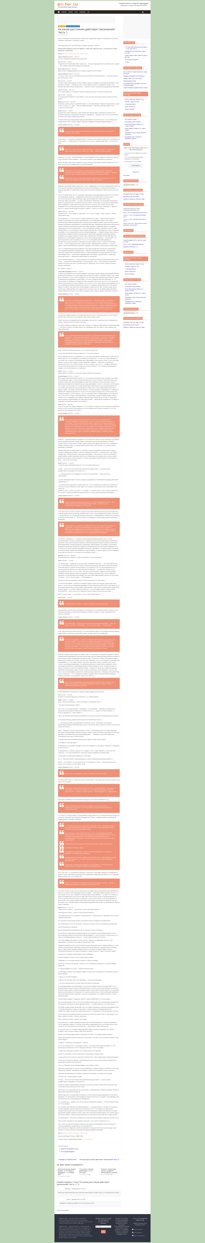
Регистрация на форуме (131, 59)
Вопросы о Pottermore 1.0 (130, 247)
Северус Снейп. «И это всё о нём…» (133, 78)
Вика (124, 212)
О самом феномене (130, 104)
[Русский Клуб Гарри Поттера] (67, 3)
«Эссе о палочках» (87, 1139)
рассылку (103, 1223)
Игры (76, 12)
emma (125, 223)
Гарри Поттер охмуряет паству (69, 1149)
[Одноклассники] (143, 5)
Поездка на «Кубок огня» (66, 1159)
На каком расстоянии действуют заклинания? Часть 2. (100, 1159)
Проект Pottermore (130, 106)
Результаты (136, 172)
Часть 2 (66, 53)
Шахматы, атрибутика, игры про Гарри (134, 199)
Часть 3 (72, 53)
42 (69, 1176)
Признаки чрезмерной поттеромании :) (134, 76)
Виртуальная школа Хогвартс (131, 196)
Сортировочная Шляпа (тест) (131, 210)
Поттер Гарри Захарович (68, 1151)
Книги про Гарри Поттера (73, 26)
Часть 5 (84, 53)
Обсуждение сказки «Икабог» (133, 122)
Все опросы (126, 175)
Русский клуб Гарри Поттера (141, 1219)
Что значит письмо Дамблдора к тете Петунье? (86, 1170)
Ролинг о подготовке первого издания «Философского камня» (109, 1170)
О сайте (127, 62)
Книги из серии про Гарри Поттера (134, 99)
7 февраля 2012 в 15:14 (78, 1189)
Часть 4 (78, 53)
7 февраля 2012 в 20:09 (78, 1199)
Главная (63, 12)
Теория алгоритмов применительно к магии (135, 87)
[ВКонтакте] (141, 5)
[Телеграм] (144, 5)
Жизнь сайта (62, 26)
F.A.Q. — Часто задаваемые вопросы (133, 244)
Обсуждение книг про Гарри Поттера (133, 194)
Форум (70, 12)
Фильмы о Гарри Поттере (132, 101)
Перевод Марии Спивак (129, 81)
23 (112, 1174)
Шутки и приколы (129, 109)
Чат (88, 12)
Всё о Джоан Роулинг (131, 119)
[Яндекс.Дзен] (146, 5)
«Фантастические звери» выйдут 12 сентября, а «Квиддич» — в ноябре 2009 (67, 1171)
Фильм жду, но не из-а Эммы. (133, 161)
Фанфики (82, 12)
